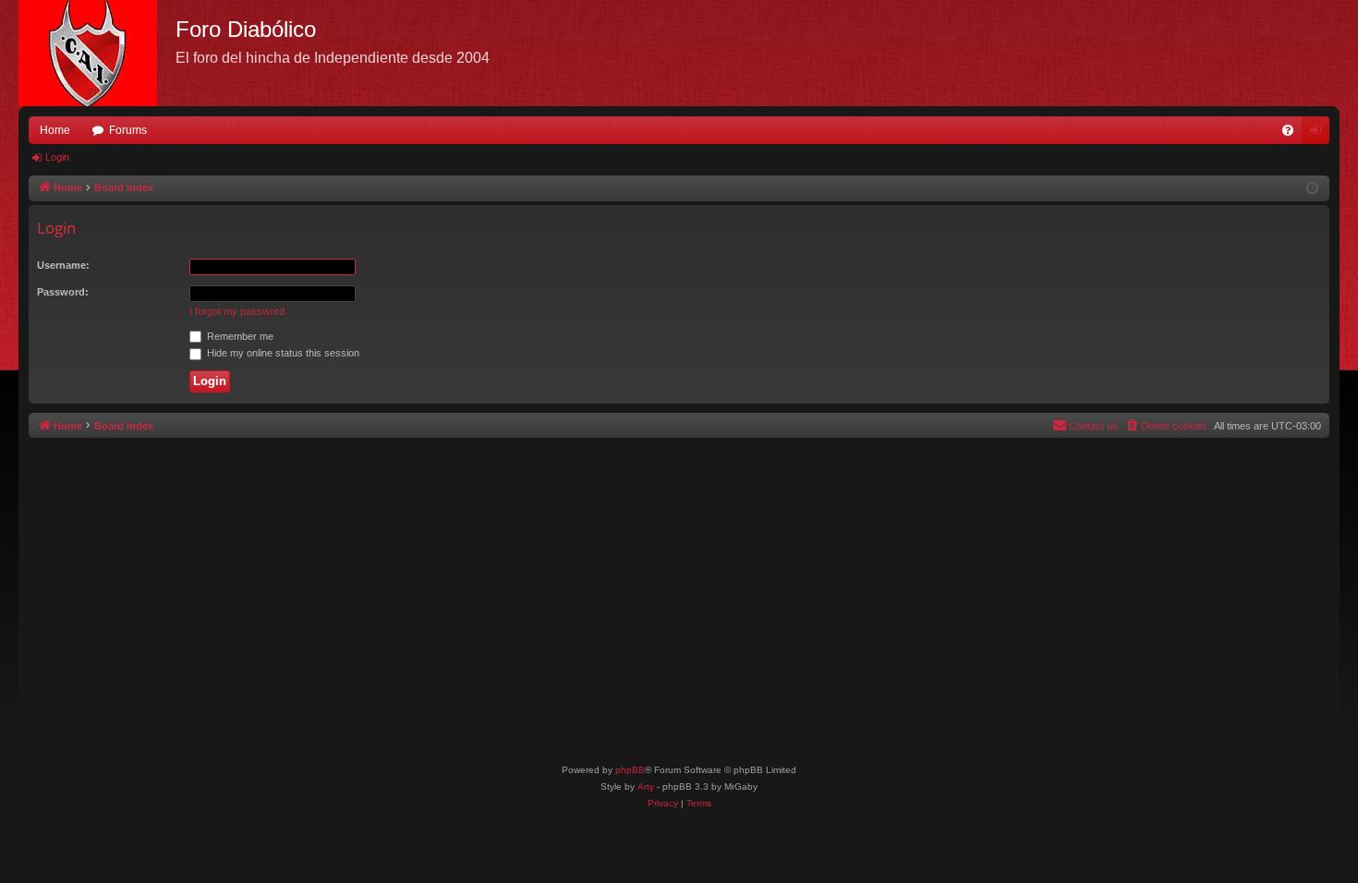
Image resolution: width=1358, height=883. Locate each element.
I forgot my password (237, 311)
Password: (63, 291)
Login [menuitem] (1319, 134)
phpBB (630, 770)
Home (55, 130)
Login (57, 157)
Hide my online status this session (281, 352)
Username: (63, 265)
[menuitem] (1288, 130)
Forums (128, 130)
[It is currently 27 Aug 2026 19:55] (1312, 189)
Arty (645, 786)
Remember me (238, 336)
